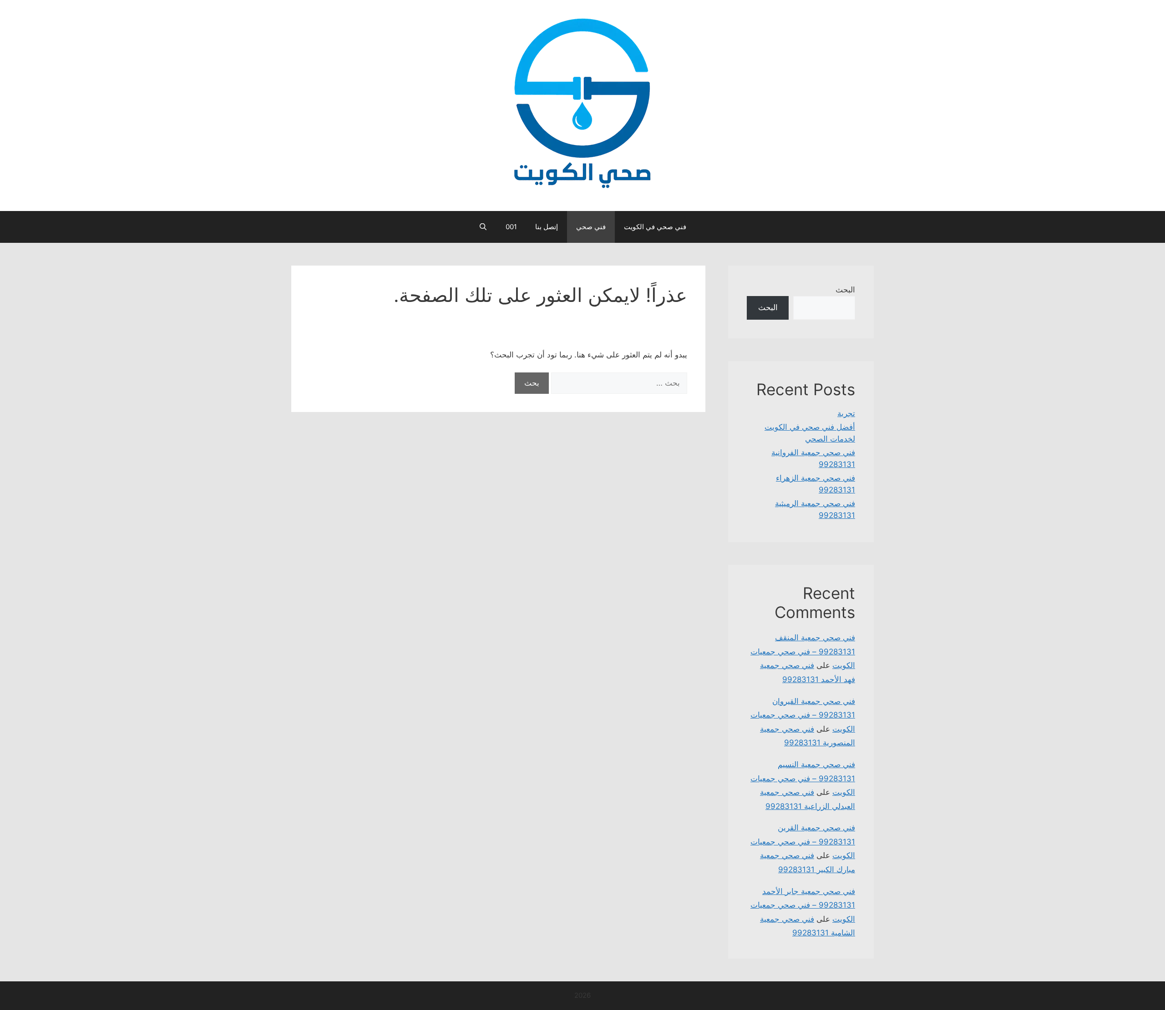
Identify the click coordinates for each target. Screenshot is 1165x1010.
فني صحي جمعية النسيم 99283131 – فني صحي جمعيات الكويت (802, 778)
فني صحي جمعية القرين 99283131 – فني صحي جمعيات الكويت (802, 841)
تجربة (846, 413)
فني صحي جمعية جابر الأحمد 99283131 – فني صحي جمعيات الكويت (802, 905)
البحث (845, 289)
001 (511, 226)
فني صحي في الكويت (655, 226)
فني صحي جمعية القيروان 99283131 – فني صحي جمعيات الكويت (802, 715)
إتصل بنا (546, 226)
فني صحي (591, 226)
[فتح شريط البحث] (483, 227)
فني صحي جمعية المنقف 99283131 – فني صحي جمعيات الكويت (802, 651)
